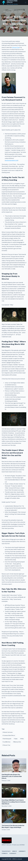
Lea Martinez (6, 742)
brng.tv (14, 851)
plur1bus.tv (12, 853)
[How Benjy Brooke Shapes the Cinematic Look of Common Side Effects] (14, 765)
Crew (23, 31)
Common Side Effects (9, 735)
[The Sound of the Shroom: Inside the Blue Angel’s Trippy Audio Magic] (14, 816)
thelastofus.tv (6, 851)
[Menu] (25, 2)
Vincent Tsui (15, 47)
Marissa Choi (17, 742)
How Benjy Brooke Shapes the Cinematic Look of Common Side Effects (12, 776)
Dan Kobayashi (7, 738)
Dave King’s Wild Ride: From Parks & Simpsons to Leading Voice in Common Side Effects (13, 802)
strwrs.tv (5, 853)
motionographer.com (11, 160)
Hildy (22, 738)
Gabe (16, 738)
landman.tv (22, 851)
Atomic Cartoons (8, 732)
